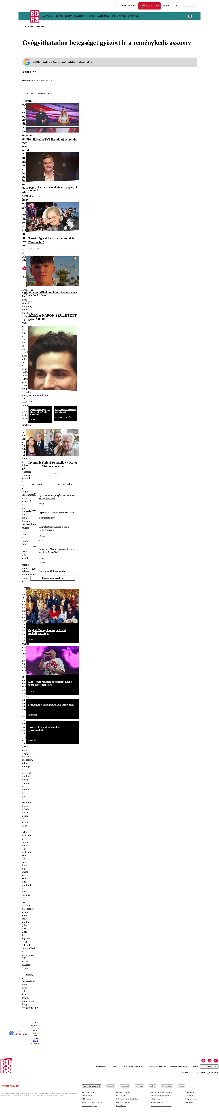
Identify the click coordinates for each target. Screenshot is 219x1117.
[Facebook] (216, 1061)
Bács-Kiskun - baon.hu (89, 1092)
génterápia (29, 72)
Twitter (25, 93)
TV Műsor (133, 16)
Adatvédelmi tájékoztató (133, 1066)
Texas (49, 93)
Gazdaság (125, 1086)
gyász (32, 419)
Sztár (59, 16)
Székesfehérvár (173, 6)
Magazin (139, 1086)
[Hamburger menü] (24, 16)
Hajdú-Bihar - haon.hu (123, 1102)
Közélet (110, 1086)
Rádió (181, 1086)
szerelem (53, 473)
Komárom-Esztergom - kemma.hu (161, 1095)
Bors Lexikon (128, 6)
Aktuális (48, 16)
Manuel (42, 562)
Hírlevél (195, 1066)
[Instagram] (210, 1061)
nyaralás (32, 740)
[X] (24, 268)
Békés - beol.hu (86, 1099)
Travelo (91, 16)
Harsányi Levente (34, 196)
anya (32, 93)
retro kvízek (33, 249)
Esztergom (32, 715)
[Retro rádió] (144, 6)
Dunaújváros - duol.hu (123, 1092)
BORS (30, 26)
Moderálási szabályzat (179, 1066)
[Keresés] (190, 16)
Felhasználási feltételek (157, 1066)
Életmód (79, 16)
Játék (115, 6)
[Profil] (196, 16)
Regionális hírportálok (91, 1086)
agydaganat (41, 93)
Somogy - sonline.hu (157, 1102)
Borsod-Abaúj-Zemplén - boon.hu (92, 1102)
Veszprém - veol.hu (191, 1099)
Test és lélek (39, 26)
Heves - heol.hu (121, 1106)
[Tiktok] (203, 1061)
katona (29, 302)
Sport (68, 16)
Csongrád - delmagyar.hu (89, 1106)
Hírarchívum (101, 1066)
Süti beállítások (209, 1067)
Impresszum (115, 1066)
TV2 (52, 146)
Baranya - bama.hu (87, 1095)
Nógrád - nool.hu (156, 1099)
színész (31, 401)
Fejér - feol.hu (120, 1095)
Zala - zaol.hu (189, 1102)
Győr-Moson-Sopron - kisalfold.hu (127, 1099)
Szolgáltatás (167, 1086)
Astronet (103, 16)
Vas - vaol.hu (189, 1095)
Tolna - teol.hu (189, 1092)
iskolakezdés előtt (63, 417)
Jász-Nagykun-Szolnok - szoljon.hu (161, 1092)
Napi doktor (119, 16)
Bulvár (152, 1086)
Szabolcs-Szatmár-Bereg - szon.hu (161, 1106)
